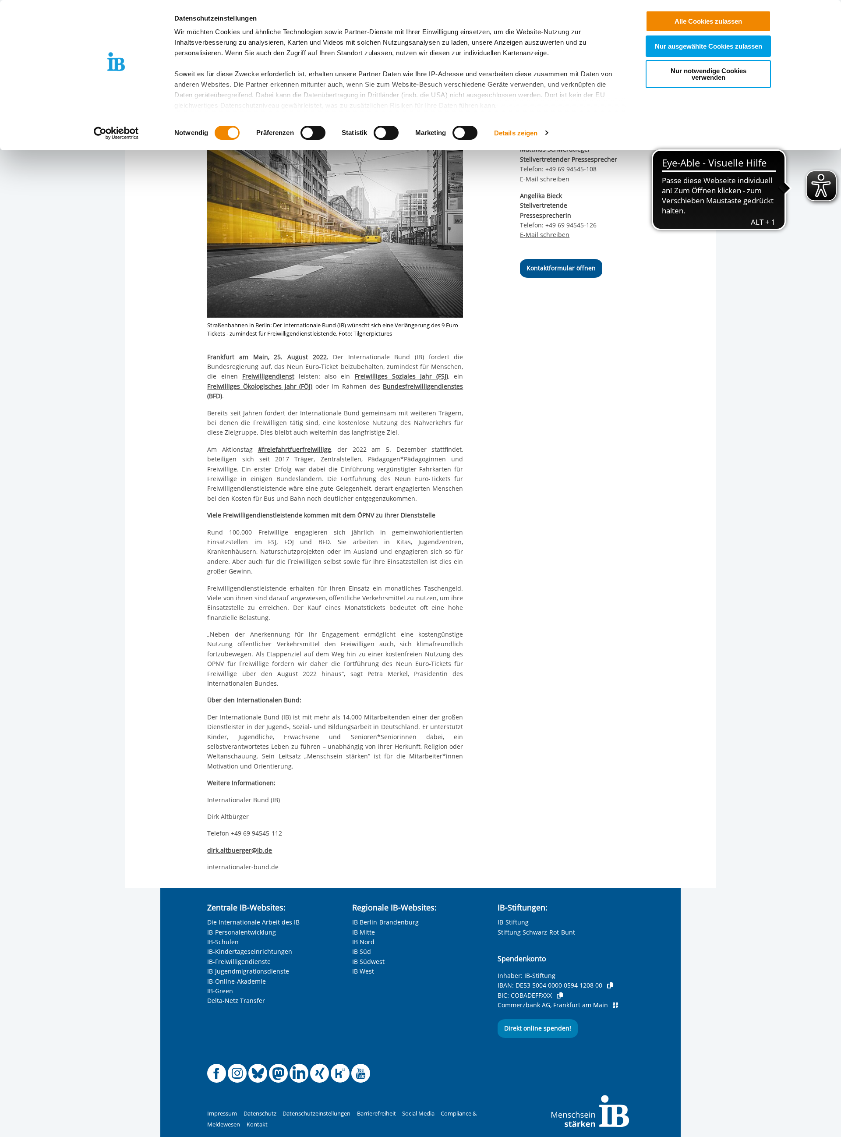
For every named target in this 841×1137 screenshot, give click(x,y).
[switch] (312, 133)
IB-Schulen (223, 942)
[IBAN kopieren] (610, 985)
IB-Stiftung (513, 922)
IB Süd (361, 951)
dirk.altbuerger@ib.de (239, 850)
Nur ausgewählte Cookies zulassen (708, 46)
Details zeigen (515, 133)
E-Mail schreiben (544, 179)
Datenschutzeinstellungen (316, 1113)
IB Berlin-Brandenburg (385, 922)
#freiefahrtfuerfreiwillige (294, 449)
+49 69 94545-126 (571, 225)
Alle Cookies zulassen (708, 21)
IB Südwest (368, 961)
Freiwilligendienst (268, 376)
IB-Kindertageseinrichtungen (249, 951)
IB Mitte (363, 932)
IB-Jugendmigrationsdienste (248, 971)
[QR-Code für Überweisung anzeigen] (615, 1005)
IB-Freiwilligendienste (239, 961)
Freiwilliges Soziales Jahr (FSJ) (402, 376)
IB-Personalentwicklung (241, 932)
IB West (363, 971)
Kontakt (257, 1124)
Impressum (222, 1113)
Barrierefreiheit (376, 1113)
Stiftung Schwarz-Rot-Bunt (536, 932)
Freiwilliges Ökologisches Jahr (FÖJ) (259, 386)
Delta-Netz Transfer (236, 1000)
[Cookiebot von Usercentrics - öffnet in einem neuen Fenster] (116, 133)
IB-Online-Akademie (236, 981)
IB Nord (363, 942)
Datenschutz (260, 1113)
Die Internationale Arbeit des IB (253, 922)
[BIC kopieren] (560, 995)
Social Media (418, 1113)
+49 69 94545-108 (571, 169)
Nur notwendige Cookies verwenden (708, 74)
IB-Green (220, 991)
